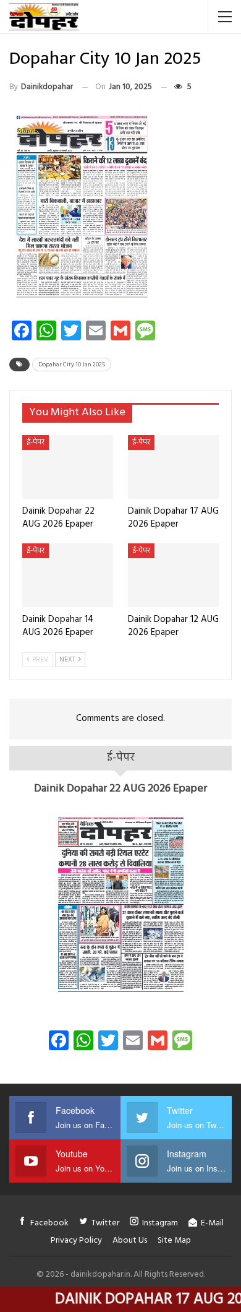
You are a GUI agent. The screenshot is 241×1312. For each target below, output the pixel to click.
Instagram (160, 1223)
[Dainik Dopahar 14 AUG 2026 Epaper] (67, 575)
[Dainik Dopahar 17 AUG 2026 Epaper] (173, 467)
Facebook (49, 1223)
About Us (129, 1240)
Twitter (105, 1223)
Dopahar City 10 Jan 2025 (71, 364)
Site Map (174, 1240)
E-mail (212, 1223)
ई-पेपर (35, 442)
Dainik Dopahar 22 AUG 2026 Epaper (120, 789)
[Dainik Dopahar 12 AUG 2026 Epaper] (173, 575)
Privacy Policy (76, 1240)
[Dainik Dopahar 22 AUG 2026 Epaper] (67, 467)
